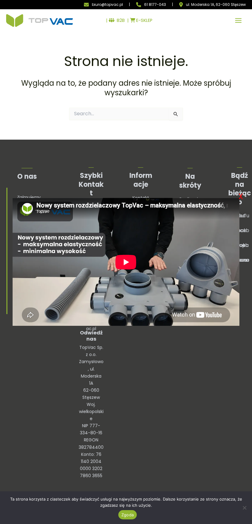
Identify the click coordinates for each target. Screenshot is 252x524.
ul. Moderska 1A (200, 4)
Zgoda (127, 514)
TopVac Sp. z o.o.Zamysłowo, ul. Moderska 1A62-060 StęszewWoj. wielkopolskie (91, 383)
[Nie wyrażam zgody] (244, 508)
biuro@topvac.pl (107, 4)
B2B (119, 20)
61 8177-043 (155, 4)
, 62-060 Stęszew (230, 4)
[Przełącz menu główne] (238, 20)
